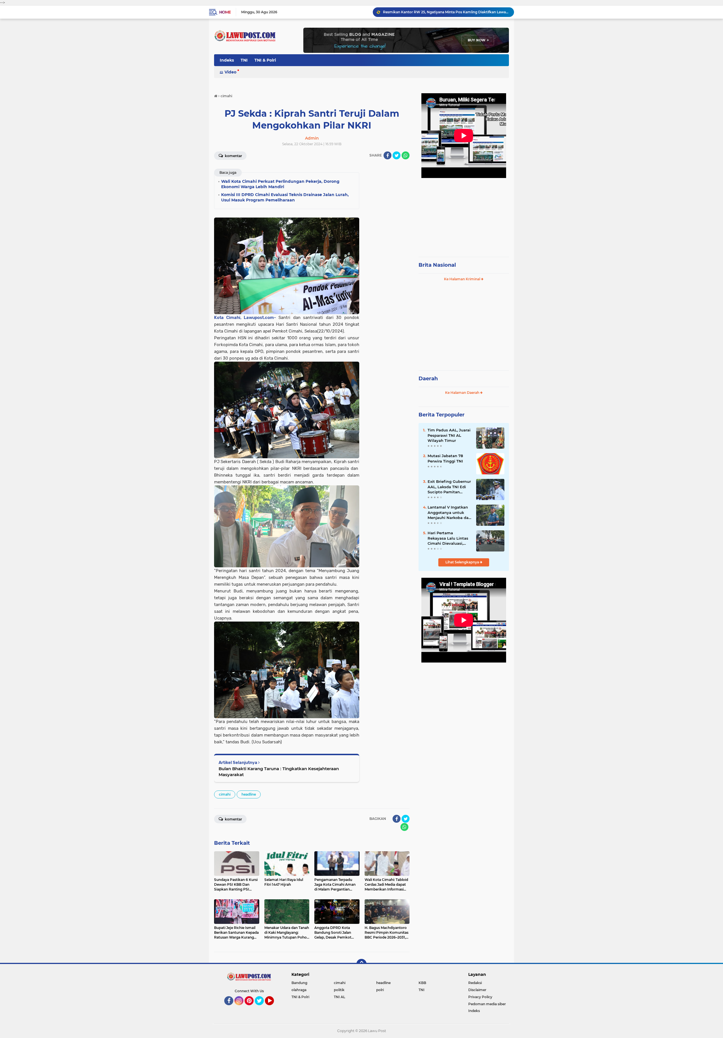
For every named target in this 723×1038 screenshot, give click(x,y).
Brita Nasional (437, 265)
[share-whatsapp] (406, 155)
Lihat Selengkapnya (462, 562)
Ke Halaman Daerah (462, 392)
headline (248, 794)
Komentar (233, 156)
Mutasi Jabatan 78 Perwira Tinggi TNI (445, 458)
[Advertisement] (464, 214)
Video (230, 72)
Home (225, 12)
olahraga (298, 990)
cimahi (224, 794)
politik (339, 990)
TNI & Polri (265, 60)
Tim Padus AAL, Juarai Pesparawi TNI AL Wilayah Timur (449, 435)
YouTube (273, 1007)
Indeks (227, 60)
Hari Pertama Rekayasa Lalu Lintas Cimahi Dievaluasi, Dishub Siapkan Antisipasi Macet (448, 538)
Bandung (299, 983)
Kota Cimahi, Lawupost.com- (246, 317)
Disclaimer (477, 990)
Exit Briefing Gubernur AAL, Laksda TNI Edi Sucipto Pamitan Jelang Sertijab (449, 486)
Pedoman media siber (487, 1004)
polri (380, 990)
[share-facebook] (387, 155)
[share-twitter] (396, 155)
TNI (244, 60)
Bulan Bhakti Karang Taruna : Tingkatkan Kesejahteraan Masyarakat (279, 771)
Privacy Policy (480, 997)
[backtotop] (361, 964)
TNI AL (339, 997)
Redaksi (475, 983)
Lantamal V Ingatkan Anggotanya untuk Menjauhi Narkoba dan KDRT (449, 512)
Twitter (262, 1007)
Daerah (428, 378)
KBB (422, 983)
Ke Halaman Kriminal (462, 279)
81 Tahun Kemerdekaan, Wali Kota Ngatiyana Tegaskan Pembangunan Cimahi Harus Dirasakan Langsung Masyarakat (446, 12)
